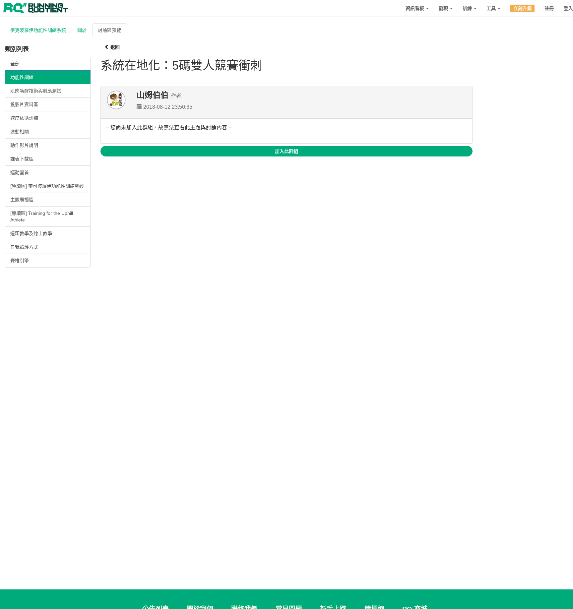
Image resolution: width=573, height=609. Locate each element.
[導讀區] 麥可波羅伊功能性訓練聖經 (47, 186)
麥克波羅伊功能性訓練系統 (38, 30)
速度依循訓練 (24, 118)
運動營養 (19, 172)
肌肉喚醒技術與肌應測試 (35, 90)
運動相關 (19, 131)
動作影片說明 (24, 145)
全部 (15, 63)
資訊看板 (415, 8)
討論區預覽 (109, 30)
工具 (491, 8)
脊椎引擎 (19, 260)
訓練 (468, 8)
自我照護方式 (24, 247)
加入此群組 (286, 151)
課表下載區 (21, 158)
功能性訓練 (21, 77)
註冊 (549, 8)
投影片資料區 (24, 104)
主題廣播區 (21, 199)
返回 (114, 47)
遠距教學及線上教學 (31, 233)
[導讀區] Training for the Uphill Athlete (41, 216)
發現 (444, 8)
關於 (82, 30)
